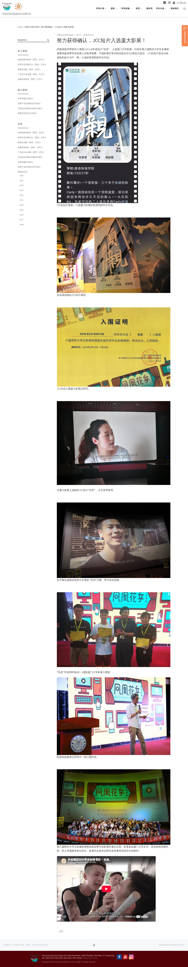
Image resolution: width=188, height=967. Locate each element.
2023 (21, 190)
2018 (21, 215)
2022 (21, 195)
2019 (21, 210)
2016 (21, 224)
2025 (21, 180)
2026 (21, 175)
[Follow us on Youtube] (174, 3)
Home (20, 27)
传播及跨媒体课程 (32, 27)
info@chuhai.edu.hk (89, 958)
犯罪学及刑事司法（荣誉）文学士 (32, 64)
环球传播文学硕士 (25, 98)
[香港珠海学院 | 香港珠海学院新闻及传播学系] (19, 6)
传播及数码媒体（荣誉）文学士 (31, 59)
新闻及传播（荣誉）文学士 (29, 69)
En (178, 3)
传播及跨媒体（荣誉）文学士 (30, 79)
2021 (21, 200)
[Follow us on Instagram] (169, 3)
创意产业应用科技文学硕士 (29, 103)
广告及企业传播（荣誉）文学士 (31, 74)
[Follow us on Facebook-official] (165, 3)
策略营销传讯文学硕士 (27, 113)
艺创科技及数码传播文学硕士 (30, 108)
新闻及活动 (22, 172)
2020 (21, 205)
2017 (21, 219)
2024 (21, 185)
